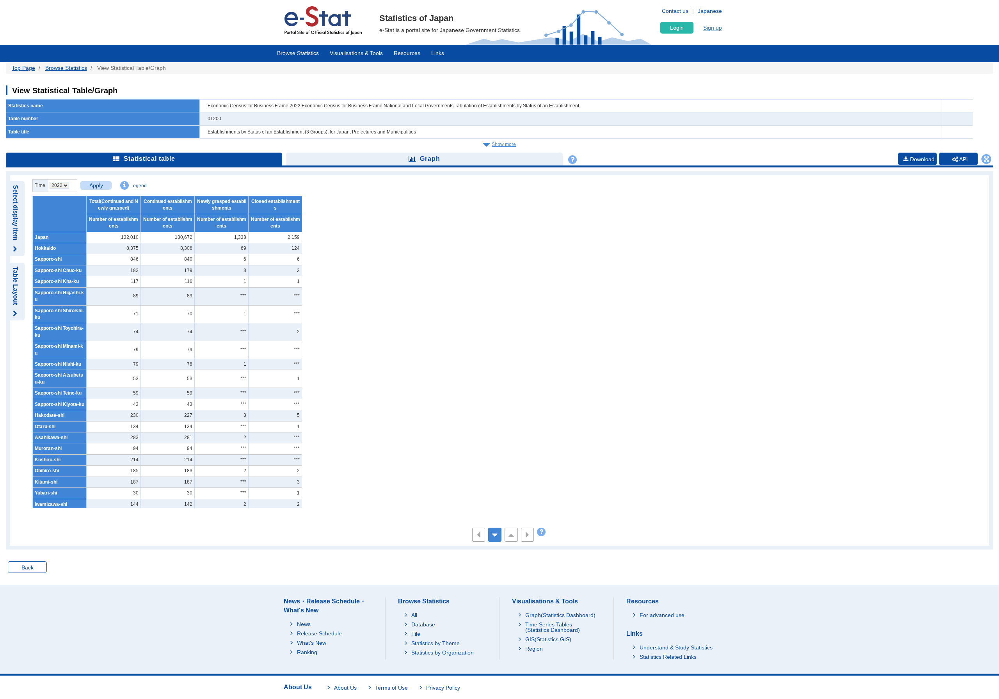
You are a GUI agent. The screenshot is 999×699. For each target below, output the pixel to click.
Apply (96, 185)
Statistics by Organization (442, 652)
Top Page (23, 68)
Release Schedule (319, 633)
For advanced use (662, 615)
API (963, 159)
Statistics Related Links (668, 657)
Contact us (675, 11)
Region (534, 648)
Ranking (307, 652)
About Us (345, 687)
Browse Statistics (298, 53)
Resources (407, 53)
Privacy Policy (443, 687)
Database (423, 624)
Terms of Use (391, 687)
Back (27, 567)
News (304, 624)
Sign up (712, 28)
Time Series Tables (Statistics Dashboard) (552, 627)
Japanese (710, 11)
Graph (430, 158)
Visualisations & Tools (356, 53)
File (415, 634)
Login (677, 28)
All (414, 615)
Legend (138, 186)
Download (921, 159)
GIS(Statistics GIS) (548, 639)
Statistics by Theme (435, 643)
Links (437, 53)
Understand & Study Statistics (676, 647)
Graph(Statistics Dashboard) (560, 615)
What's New (311, 643)
